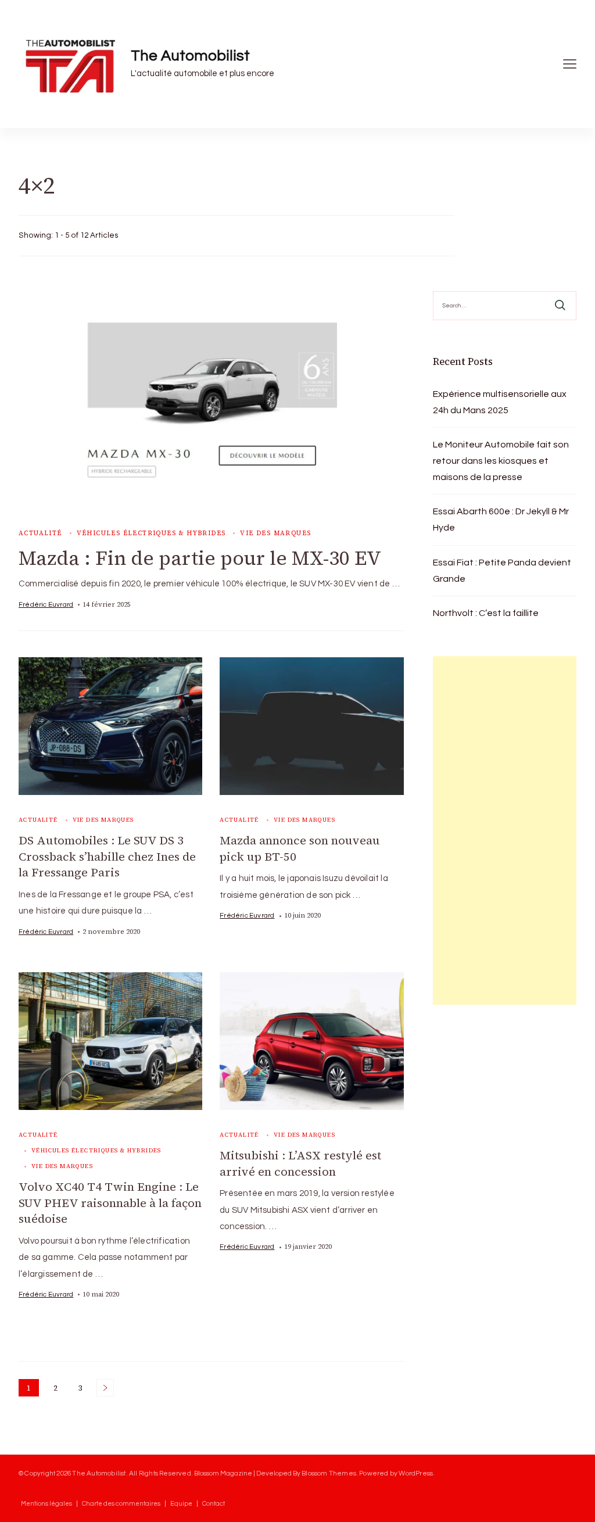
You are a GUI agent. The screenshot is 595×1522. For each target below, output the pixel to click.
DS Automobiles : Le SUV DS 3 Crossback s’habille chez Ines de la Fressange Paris (107, 856)
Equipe (181, 1503)
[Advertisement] (504, 830)
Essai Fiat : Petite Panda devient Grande (502, 570)
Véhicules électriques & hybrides (151, 533)
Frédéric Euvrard (46, 604)
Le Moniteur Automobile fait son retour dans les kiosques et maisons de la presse (501, 461)
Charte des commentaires (121, 1503)
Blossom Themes (329, 1473)
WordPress (416, 1473)
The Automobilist (190, 55)
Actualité (40, 533)
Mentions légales (46, 1503)
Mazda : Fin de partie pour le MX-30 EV (200, 558)
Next (105, 1387)
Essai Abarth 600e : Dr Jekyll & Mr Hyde (501, 519)
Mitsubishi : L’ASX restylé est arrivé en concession (300, 1163)
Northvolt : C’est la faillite (486, 613)
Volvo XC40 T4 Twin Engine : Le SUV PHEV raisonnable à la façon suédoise (110, 1203)
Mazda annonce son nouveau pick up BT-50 (300, 848)
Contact (213, 1503)
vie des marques (275, 533)
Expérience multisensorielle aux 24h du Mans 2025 (500, 402)
